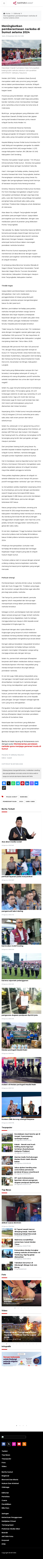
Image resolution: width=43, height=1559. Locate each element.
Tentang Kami (7, 1525)
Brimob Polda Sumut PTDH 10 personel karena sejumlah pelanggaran (19, 979)
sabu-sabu (30, 801)
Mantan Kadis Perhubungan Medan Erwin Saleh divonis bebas (26, 1159)
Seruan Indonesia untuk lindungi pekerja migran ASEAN (21, 1417)
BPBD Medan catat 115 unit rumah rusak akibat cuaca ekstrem (19, 1221)
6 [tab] (23, 1344)
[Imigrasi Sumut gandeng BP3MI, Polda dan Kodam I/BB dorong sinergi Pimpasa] (21, 1105)
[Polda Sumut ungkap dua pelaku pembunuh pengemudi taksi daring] (21, 897)
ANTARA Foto (7, 1536)
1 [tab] (15, 1308)
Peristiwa (5, 1497)
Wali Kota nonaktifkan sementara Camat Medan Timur (25, 1242)
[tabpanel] (21, 1293)
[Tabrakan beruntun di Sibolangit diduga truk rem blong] (7, 1266)
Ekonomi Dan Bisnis (10, 1480)
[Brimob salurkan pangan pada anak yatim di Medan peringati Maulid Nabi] (21, 1035)
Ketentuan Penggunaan (12, 1517)
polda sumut (11, 797)
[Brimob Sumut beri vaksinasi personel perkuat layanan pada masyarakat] (21, 862)
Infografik (6, 1346)
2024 (21, 801)
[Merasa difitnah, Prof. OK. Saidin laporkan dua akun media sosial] (21, 827)
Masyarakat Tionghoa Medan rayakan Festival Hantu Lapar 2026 (20, 1335)
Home (8, 13)
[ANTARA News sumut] (24, 3)
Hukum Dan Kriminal (10, 1483)
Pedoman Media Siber (11, 1529)
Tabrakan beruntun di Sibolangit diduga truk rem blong (25, 1265)
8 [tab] (30, 1344)
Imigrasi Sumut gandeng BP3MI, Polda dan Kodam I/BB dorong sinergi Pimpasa (21, 1118)
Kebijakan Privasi (9, 1521)
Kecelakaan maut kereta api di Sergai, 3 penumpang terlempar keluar (27, 1136)
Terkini (4, 1451)
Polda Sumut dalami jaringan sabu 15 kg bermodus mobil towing (19, 945)
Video (4, 1311)
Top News (6, 1190)
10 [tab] (36, 1344)
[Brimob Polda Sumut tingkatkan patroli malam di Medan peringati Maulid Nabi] (21, 1070)
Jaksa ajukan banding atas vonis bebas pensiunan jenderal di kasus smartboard (26, 1170)
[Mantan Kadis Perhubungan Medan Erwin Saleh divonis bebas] (7, 1160)
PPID (4, 1544)
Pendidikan (6, 1504)
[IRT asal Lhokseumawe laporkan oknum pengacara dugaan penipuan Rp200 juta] (21, 1001)
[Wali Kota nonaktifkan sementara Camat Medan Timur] (7, 1243)
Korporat (5, 1540)
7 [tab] (26, 1344)
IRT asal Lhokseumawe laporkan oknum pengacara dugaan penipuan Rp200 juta (20, 1014)
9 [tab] (33, 1344)
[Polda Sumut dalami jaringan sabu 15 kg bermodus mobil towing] (21, 931)
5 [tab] (28, 1308)
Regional (5, 1476)
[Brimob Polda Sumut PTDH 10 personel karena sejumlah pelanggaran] (21, 966)
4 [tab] (25, 1308)
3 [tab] (21, 1308)
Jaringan (5, 1514)
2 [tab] (18, 1308)
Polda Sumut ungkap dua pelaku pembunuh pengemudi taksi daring (21, 910)
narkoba (23, 797)
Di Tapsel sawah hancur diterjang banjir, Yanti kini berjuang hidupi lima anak (25, 1231)
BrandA (5, 1533)
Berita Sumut (7, 1472)
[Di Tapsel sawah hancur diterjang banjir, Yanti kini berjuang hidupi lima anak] (7, 1232)
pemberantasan (10, 801)
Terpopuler (7, 1128)
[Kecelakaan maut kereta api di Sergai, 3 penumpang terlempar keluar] (7, 1137)
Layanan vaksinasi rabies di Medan (19, 1300)
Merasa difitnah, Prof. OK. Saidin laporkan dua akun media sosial (20, 840)
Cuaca (4, 1500)
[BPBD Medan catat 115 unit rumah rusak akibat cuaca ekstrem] (21, 1208)
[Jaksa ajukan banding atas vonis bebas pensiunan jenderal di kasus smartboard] (7, 1171)
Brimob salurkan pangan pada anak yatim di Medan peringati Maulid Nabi (21, 1049)
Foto (4, 1275)
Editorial (17, 13)
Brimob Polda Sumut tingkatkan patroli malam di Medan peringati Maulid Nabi (19, 1083)
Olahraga (5, 1487)
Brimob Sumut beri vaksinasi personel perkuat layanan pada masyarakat (19, 875)
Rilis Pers (5, 1508)
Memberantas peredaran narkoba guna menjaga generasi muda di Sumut (21, 746)
